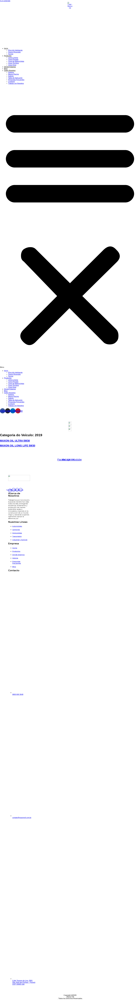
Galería (11, 76)
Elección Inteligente (15, 50)
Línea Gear (12, 65)
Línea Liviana (13, 58)
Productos (7, 56)
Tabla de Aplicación (15, 78)
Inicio (6, 48)
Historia (11, 72)
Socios (10, 54)
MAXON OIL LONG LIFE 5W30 (17, 445)
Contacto (11, 81)
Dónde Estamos (10, 67)
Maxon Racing (13, 74)
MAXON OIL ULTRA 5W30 (15, 440)
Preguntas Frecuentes (16, 80)
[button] (70, 227)
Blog (5, 69)
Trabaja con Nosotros (16, 83)
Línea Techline (13, 63)
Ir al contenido (5, 1)
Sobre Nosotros (9, 70)
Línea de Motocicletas (16, 61)
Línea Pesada (13, 59)
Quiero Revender (14, 52)
